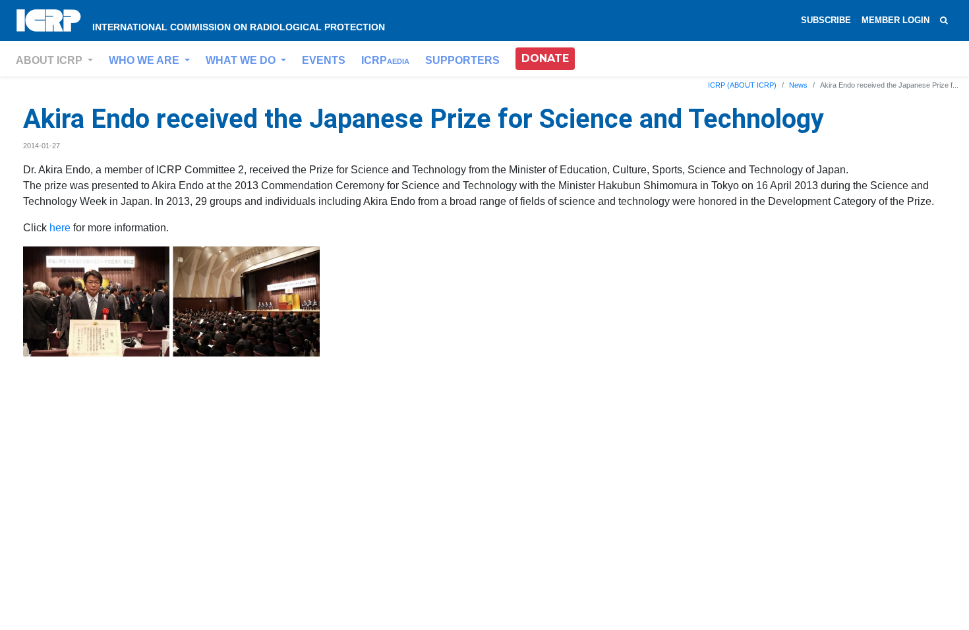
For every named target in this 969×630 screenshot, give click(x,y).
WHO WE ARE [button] (145, 60)
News (798, 85)
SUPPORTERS (462, 60)
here (60, 227)
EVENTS (323, 60)
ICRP (385, 60)
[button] (545, 58)
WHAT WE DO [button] (242, 60)
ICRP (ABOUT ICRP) (742, 85)
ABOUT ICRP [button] (50, 60)
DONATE (545, 58)
